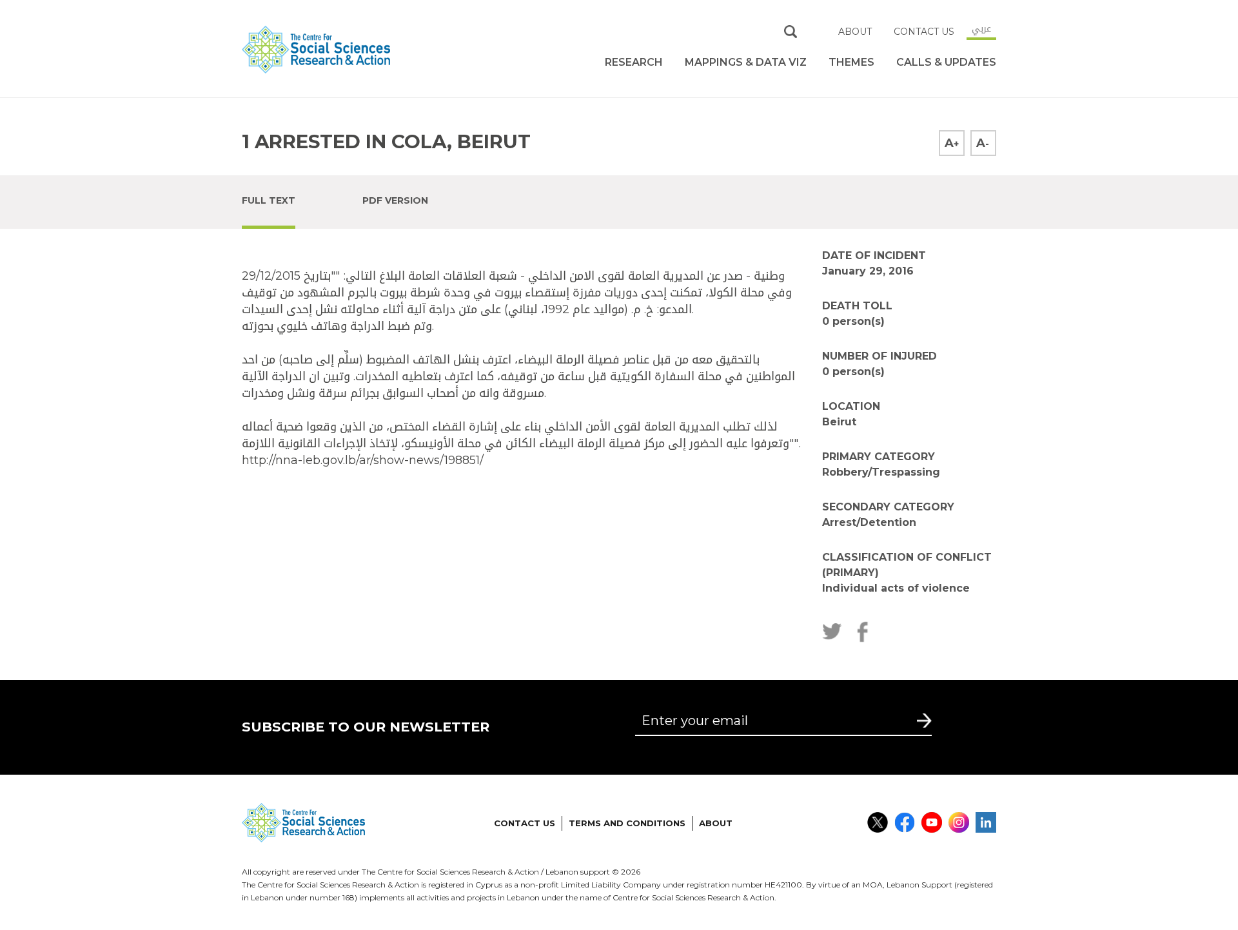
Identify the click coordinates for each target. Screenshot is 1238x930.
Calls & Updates (946, 62)
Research (634, 62)
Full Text (268, 200)
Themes (851, 62)
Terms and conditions (627, 823)
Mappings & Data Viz (746, 62)
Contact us (924, 31)
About (855, 31)
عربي (981, 28)
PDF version (395, 200)
